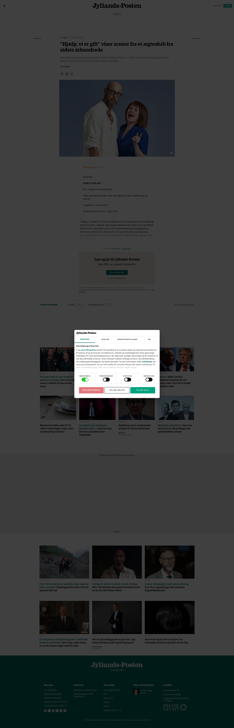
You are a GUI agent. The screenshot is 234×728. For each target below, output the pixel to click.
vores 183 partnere (89, 350)
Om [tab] (149, 339)
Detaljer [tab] (105, 339)
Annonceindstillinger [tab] (127, 339)
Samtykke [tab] (84, 339)
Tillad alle (142, 390)
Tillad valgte (117, 390)
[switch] (106, 380)
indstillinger (147, 361)
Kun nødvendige (91, 390)
